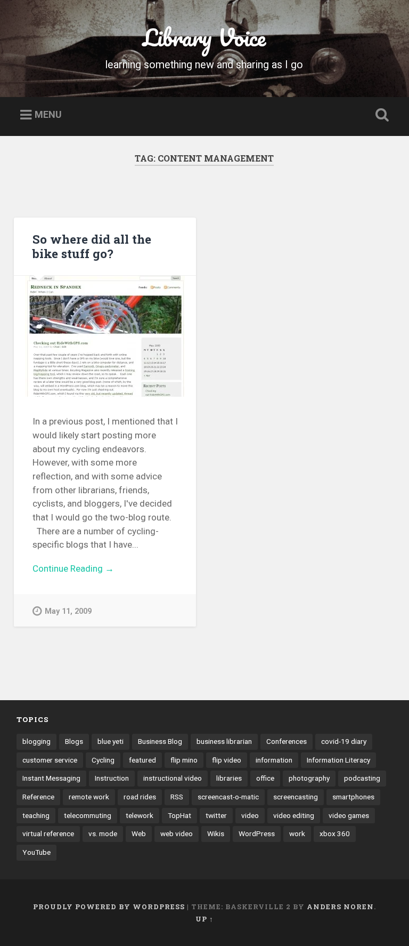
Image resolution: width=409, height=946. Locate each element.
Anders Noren (340, 906)
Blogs (74, 741)
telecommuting (87, 815)
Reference (38, 796)
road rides (140, 796)
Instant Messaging (51, 778)
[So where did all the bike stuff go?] (105, 336)
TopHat (179, 815)
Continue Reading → (73, 568)
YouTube (36, 852)
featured (142, 760)
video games (349, 815)
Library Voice (204, 37)
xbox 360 (335, 833)
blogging (36, 741)
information (274, 760)
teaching (36, 815)
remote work (89, 796)
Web (139, 833)
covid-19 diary (343, 741)
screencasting (295, 796)
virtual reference (48, 833)
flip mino (184, 760)
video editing (293, 815)
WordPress (257, 833)
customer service (49, 760)
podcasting (362, 778)
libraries (229, 778)
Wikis (215, 833)
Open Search (380, 115)
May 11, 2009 (68, 611)
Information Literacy (338, 760)
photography (309, 778)
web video (176, 833)
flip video (226, 760)
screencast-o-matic (228, 796)
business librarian (224, 741)
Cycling (103, 760)
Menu (48, 115)
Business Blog (160, 741)
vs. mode (102, 833)
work (297, 833)
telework (139, 815)
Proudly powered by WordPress (109, 906)
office (265, 778)
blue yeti (110, 741)
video (250, 815)
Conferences (286, 741)
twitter (216, 815)
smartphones (353, 796)
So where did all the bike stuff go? (91, 246)
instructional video (172, 778)
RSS (176, 796)
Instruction (112, 778)
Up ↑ (204, 919)
